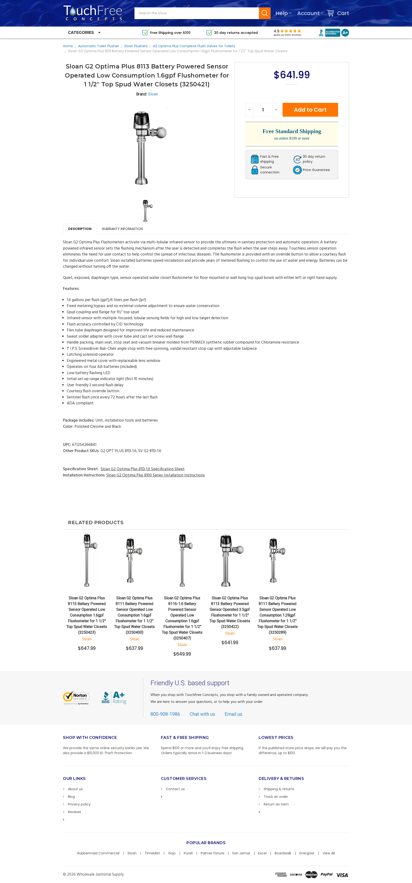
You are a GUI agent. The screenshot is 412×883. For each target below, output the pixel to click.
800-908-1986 (165, 714)
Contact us (175, 789)
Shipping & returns (279, 789)
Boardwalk (283, 853)
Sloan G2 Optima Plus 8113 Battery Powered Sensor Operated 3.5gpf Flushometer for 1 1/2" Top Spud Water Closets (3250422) (230, 612)
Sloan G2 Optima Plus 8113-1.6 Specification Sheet (143, 469)
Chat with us (202, 714)
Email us (233, 714)
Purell (188, 853)
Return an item (276, 804)
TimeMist (152, 853)
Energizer (306, 853)
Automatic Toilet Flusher (98, 46)
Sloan (132, 853)
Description (80, 228)
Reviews (74, 812)
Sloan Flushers (136, 46)
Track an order (276, 796)
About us (75, 789)
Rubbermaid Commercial (98, 853)
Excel (262, 853)
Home (68, 46)
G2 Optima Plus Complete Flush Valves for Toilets (194, 46)
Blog (71, 796)
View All (329, 853)
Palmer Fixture (212, 853)
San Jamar (241, 853)
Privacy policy (79, 804)
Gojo (172, 853)
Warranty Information (122, 228)
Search (265, 13)
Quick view (87, 580)
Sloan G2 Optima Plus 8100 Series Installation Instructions (155, 475)
